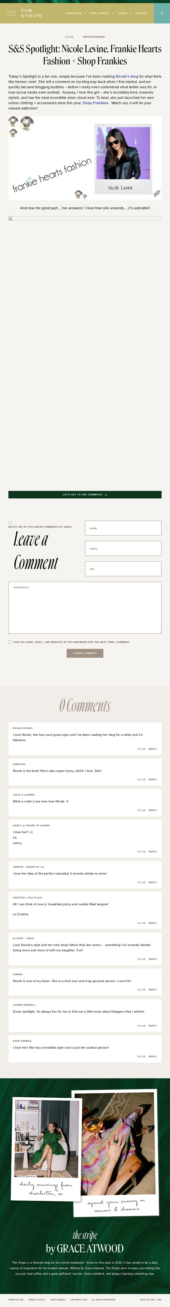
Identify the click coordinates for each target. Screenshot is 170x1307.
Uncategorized (94, 36)
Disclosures (61, 1295)
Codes (121, 13)
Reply (152, 744)
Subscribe (71, 13)
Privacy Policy (39, 1295)
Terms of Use (16, 1295)
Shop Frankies (91, 103)
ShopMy (141, 13)
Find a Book (98, 13)
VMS (151, 1295)
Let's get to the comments (82, 495)
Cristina (21, 909)
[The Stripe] (31, 14)
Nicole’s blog (124, 77)
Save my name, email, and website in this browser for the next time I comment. (74, 643)
